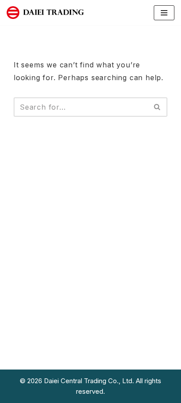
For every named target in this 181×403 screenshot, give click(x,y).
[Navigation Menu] (164, 12)
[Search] (157, 107)
